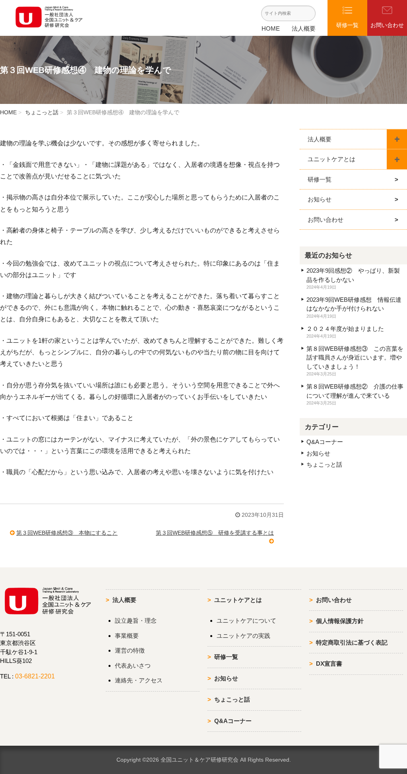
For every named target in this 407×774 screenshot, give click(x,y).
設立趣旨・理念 (136, 620)
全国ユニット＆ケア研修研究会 (199, 759)
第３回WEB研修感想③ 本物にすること (67, 533)
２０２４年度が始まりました (345, 328)
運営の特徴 (130, 650)
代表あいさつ (133, 665)
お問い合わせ (325, 219)
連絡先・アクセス (139, 680)
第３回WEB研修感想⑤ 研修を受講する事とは (215, 533)
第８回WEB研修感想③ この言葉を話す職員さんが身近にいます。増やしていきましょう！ (354, 357)
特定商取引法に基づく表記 (352, 642)
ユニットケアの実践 (243, 635)
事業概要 (127, 635)
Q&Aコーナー (324, 441)
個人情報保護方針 (340, 621)
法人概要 (304, 28)
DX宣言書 (329, 663)
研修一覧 (319, 179)
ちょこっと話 (41, 112)
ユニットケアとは (331, 159)
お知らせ (319, 199)
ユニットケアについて (246, 620)
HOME (271, 28)
